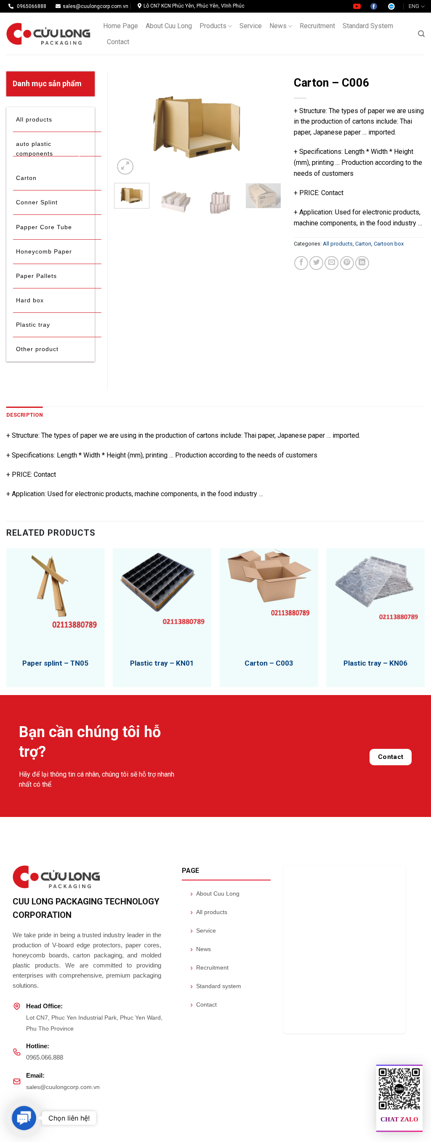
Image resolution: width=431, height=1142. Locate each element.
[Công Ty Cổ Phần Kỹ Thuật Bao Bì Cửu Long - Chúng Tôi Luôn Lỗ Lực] (48, 34)
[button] (24, 1118)
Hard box (30, 300)
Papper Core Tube (44, 227)
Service (250, 26)
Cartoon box (389, 244)
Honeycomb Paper (44, 251)
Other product (37, 349)
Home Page (120, 26)
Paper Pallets (36, 275)
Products (213, 26)
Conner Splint (37, 202)
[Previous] (128, 124)
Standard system (215, 986)
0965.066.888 (44, 1057)
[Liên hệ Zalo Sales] (391, 6)
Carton (363, 244)
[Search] (421, 34)
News (278, 26)
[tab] (24, 415)
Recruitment (317, 26)
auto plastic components (34, 148)
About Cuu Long (169, 26)
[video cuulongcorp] (357, 6)
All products (338, 244)
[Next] (267, 124)
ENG (414, 6)
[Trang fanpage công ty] (374, 6)
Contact (118, 42)
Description (24, 415)
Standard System (368, 26)
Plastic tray (33, 324)
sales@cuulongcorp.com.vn (63, 1087)
